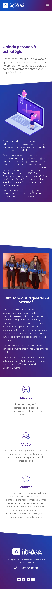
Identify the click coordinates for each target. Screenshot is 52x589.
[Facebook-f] (23, 579)
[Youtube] (28, 579)
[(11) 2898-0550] (15, 567)
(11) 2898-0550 (28, 568)
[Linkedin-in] (19, 579)
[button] (47, 5)
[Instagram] (33, 579)
